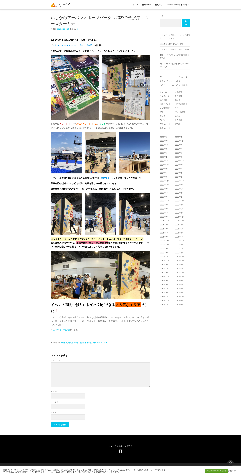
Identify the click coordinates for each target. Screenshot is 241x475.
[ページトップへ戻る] (230, 463)
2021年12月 (180, 217)
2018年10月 (180, 276)
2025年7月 (179, 149)
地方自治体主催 (86, 343)
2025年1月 (164, 161)
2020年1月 (164, 256)
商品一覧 (158, 5)
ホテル (177, 81)
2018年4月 (179, 288)
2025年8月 (164, 149)
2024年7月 (179, 169)
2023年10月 (164, 185)
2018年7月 (164, 284)
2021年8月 (179, 225)
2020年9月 (179, 245)
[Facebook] (120, 451)
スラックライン (166, 81)
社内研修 (178, 120)
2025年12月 (180, 141)
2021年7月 (164, 229)
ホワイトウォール (167, 85)
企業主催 (163, 92)
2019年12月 (180, 256)
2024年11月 (180, 161)
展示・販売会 (180, 112)
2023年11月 (180, 181)
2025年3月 (179, 157)
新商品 (177, 116)
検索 (161, 16)
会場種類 (64, 343)
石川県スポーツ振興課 (61, 330)
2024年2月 (179, 177)
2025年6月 (164, 153)
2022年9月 (164, 205)
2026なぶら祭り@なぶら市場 (171, 44)
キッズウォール (181, 77)
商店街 (177, 100)
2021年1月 (179, 237)
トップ (135, 5)
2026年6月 (164, 137)
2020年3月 (164, 253)
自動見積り (146, 5)
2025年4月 (164, 157)
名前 (54, 391)
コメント (56, 360)
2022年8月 (179, 205)
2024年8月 (164, 169)
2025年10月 (164, 145)
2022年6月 (179, 209)
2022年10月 (180, 201)
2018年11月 (164, 276)
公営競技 (178, 96)
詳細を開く (233, 471)
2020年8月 (164, 249)
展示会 (162, 116)
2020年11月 (180, 241)
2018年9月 (164, 280)
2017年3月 (179, 304)
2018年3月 (164, 293)
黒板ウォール (165, 128)
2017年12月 (180, 296)
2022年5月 (164, 213)
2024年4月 (179, 173)
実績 (94, 343)
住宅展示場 (164, 96)
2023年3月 (164, 197)
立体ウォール (102, 343)
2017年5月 (164, 304)
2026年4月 (179, 137)
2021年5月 (164, 233)
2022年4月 (179, 213)
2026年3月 (164, 141)
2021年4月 (179, 233)
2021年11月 (164, 221)
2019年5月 (179, 269)
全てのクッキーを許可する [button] (216, 470)
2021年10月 (180, 221)
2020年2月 (179, 253)
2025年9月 (179, 145)
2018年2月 (179, 293)
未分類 (162, 120)
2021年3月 (164, 237)
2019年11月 (164, 260)
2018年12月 (180, 273)
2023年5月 (164, 193)
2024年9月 (179, 165)
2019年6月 (164, 269)
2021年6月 (179, 229)
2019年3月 (164, 273)
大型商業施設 (165, 108)
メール (55, 402)
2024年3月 (164, 177)
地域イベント (73, 343)
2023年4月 (179, 193)
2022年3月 (164, 217)
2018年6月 (179, 284)
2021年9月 (164, 225)
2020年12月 (164, 241)
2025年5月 (179, 153)
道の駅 (177, 124)
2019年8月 (179, 264)
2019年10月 (180, 260)
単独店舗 (163, 100)
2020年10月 (164, 245)
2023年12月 (164, 181)
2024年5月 (164, 173)
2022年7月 (164, 209)
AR (161, 77)
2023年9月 (179, 185)
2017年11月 (164, 300)
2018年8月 (179, 280)
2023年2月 (179, 197)
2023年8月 (164, 189)
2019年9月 (164, 264)
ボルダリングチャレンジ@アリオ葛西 (175, 49)
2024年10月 (164, 165)
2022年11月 (164, 201)
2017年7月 (179, 300)
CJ (77, 29)
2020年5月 (179, 249)
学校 (176, 108)
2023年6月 (179, 189)
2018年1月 (164, 296)
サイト (53, 412)
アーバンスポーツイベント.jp (178, 5)
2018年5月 (164, 288)
